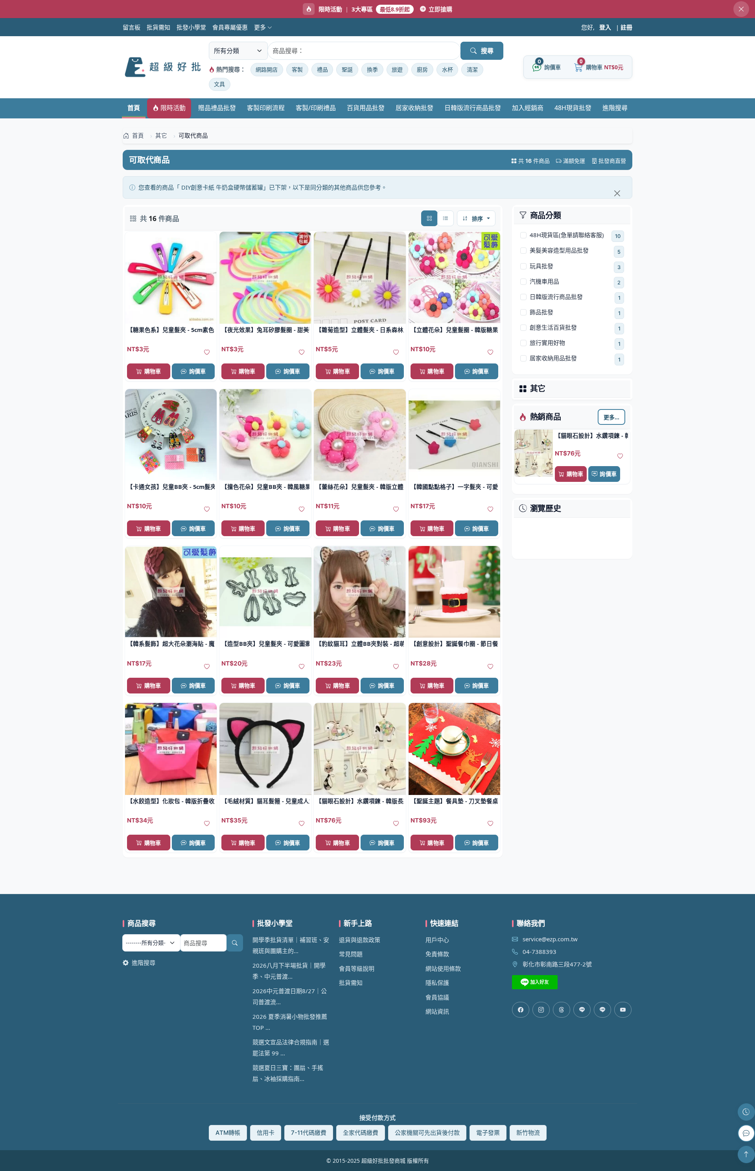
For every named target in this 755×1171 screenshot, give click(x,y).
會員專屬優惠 (230, 27)
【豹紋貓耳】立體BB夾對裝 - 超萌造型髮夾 (359, 643)
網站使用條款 (443, 968)
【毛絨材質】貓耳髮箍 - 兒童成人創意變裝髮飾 (265, 801)
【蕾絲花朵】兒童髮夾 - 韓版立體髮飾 (359, 487)
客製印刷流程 (266, 107)
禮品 (322, 69)
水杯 (447, 69)
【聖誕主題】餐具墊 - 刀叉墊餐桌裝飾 (454, 801)
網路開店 (267, 69)
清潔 (472, 69)
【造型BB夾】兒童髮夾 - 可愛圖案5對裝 (265, 643)
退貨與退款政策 (359, 940)
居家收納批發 (414, 107)
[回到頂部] (746, 1154)
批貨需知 (158, 27)
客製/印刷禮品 (316, 107)
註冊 (626, 27)
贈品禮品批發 (217, 107)
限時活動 (172, 107)
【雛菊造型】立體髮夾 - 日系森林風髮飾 (359, 330)
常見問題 (351, 954)
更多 (260, 27)
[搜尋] (234, 943)
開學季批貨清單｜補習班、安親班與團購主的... (290, 945)
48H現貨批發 (572, 107)
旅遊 (397, 69)
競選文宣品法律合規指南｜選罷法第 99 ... (290, 1047)
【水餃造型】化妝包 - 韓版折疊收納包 (171, 801)
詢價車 (608, 474)
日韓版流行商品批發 (472, 107)
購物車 (575, 474)
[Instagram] (541, 1010)
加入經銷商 (527, 107)
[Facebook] (520, 1010)
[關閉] (741, 9)
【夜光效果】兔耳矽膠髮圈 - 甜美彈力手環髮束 (265, 330)
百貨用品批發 (366, 107)
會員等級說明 (356, 968)
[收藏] (620, 456)
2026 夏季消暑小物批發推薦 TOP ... (289, 1022)
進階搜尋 (615, 107)
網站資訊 (437, 1011)
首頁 (133, 107)
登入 (605, 27)
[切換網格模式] (429, 218)
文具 (219, 84)
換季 (372, 69)
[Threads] (561, 1010)
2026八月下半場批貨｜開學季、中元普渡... (289, 971)
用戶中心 (437, 940)
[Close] (617, 193)
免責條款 (437, 954)
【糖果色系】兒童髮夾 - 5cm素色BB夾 (171, 330)
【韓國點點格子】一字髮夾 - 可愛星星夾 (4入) (454, 487)
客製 (297, 69)
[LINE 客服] (746, 1133)
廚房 (422, 69)
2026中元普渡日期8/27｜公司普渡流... (289, 996)
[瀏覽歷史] (746, 1112)
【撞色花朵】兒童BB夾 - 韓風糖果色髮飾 (265, 487)
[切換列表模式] (445, 218)
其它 (538, 388)
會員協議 (437, 997)
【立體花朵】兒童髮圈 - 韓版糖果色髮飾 (454, 330)
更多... (612, 416)
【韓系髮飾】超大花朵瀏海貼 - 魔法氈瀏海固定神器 (171, 643)
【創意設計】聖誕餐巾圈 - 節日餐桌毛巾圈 (454, 643)
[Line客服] (582, 1010)
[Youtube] (623, 1010)
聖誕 (347, 69)
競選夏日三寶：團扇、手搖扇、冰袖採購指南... (287, 1073)
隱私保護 (437, 983)
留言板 (131, 27)
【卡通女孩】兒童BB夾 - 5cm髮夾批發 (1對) (171, 487)
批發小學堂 (191, 27)
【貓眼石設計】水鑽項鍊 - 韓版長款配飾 (591, 435)
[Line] (602, 1010)
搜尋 (487, 50)
